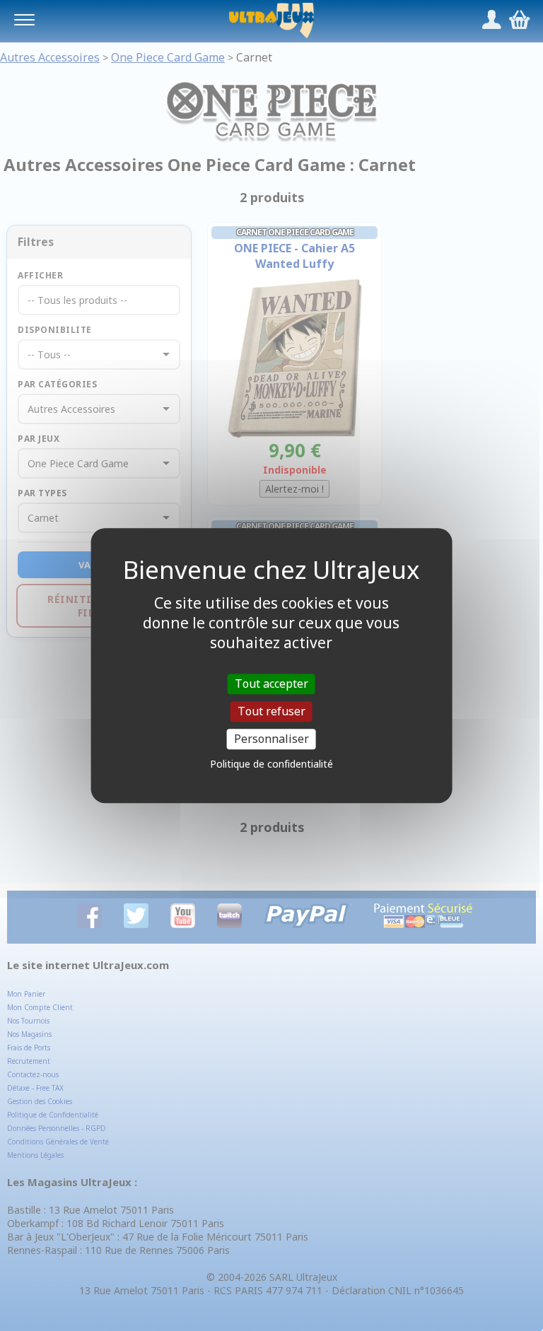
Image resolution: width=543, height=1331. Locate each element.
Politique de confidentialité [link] (271, 763)
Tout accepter (271, 683)
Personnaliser (271, 738)
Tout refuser (271, 711)
